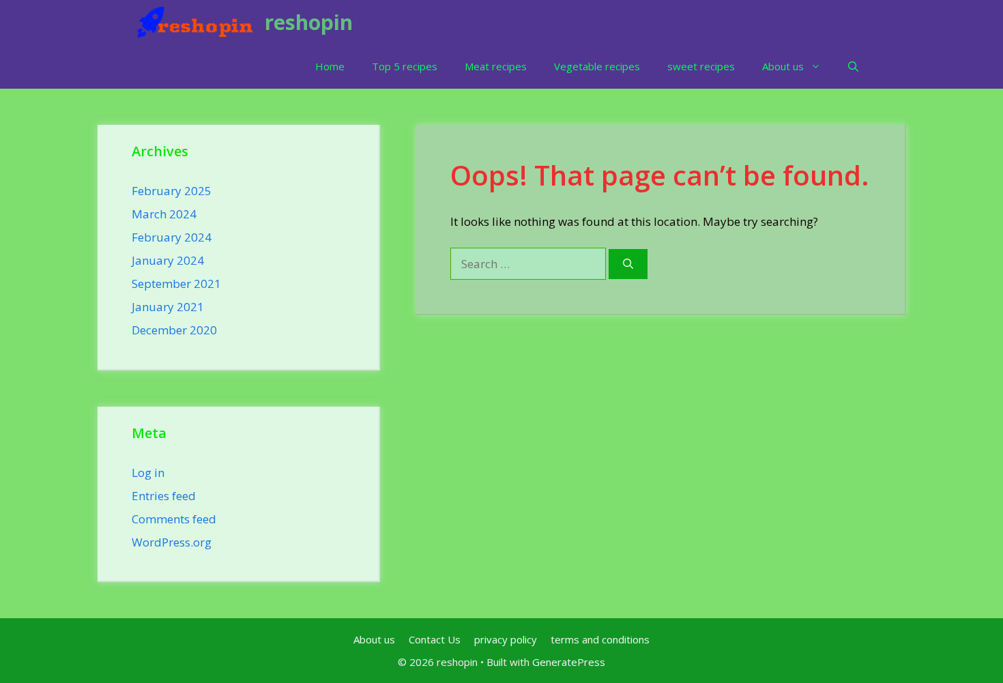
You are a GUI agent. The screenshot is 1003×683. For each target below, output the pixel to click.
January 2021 (168, 307)
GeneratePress (568, 662)
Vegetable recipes (597, 66)
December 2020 (174, 330)
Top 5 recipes (404, 66)
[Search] (628, 264)
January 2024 (168, 260)
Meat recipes (496, 66)
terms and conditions (600, 639)
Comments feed (174, 519)
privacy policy (505, 639)
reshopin (309, 22)
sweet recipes (701, 66)
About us (783, 66)
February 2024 (172, 237)
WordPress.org (172, 542)
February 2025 (172, 191)
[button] (853, 66)
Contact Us (435, 639)
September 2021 (176, 283)
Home (330, 66)
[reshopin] (195, 22)
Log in (148, 472)
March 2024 (164, 214)
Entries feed (164, 496)
